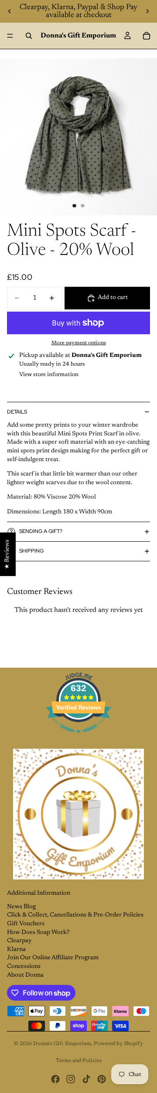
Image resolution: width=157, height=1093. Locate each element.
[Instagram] (70, 1079)
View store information (48, 374)
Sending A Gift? (40, 531)
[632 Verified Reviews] (78, 739)
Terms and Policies (79, 1060)
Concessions (24, 967)
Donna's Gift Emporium (62, 1043)
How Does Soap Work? (38, 933)
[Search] (28, 35)
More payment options (78, 343)
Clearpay (19, 941)
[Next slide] (147, 11)
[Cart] (146, 35)
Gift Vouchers (25, 924)
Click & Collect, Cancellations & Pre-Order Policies (75, 915)
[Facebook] (55, 1079)
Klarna (16, 950)
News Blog (21, 907)
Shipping (31, 550)
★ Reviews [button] (7, 554)
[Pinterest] (101, 1079)
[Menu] (10, 36)
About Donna (25, 975)
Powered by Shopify (118, 1043)
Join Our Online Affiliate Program (53, 958)
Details (17, 411)
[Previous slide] (9, 11)
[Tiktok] (86, 1079)
